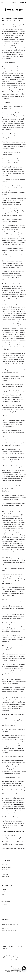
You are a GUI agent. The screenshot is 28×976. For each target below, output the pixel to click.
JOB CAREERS (4, 905)
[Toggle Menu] (2, 2)
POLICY (3, 894)
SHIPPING (3, 889)
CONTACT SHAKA (6, 876)
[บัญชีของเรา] (26, 2)
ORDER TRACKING (5, 901)
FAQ (2, 896)
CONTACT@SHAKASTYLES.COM (9, 930)
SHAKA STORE (5, 874)
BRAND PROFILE (5, 864)
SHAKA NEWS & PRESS (7, 872)
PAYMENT (3, 892)
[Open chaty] (24, 968)
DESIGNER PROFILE (6, 867)
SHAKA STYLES (5, 869)
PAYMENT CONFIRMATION (7, 899)
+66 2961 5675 (5, 928)
